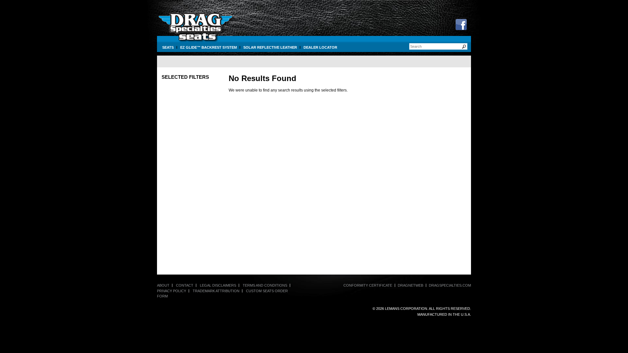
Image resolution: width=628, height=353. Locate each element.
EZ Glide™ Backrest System (208, 47)
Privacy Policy (171, 291)
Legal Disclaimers (218, 285)
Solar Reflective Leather (270, 47)
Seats (168, 47)
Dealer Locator (320, 47)
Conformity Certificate (367, 285)
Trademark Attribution (216, 291)
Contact (184, 285)
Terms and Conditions (265, 285)
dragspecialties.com (450, 285)
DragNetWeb (410, 285)
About (163, 285)
